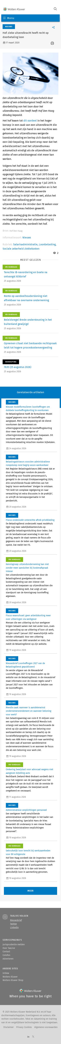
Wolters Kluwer (10, 977)
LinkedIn (14, 927)
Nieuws (26, 237)
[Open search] (55, 9)
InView (6, 973)
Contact (6, 951)
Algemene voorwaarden (46, 1027)
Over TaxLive (9, 948)
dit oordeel (30, 120)
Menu (10, 18)
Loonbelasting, (47, 244)
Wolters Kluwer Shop (13, 980)
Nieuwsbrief (16, 920)
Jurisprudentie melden (14, 944)
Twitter (13, 924)
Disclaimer (8, 1027)
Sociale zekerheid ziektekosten (21, 248)
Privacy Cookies (24, 1027)
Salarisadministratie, (26, 244)
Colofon (6, 955)
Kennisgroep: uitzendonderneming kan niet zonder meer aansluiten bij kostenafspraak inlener (27, 568)
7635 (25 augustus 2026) (17, 367)
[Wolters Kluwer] (14, 9)
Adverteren (8, 959)
